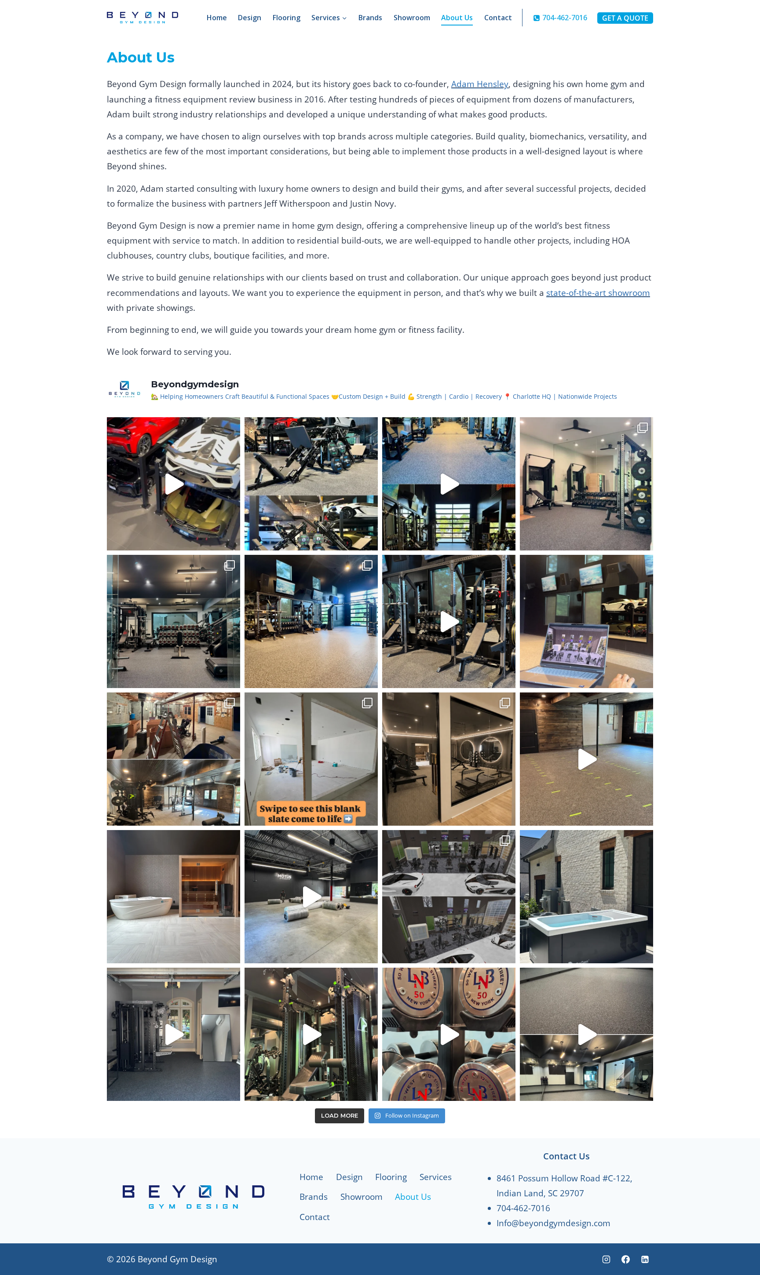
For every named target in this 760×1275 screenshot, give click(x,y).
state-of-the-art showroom (598, 293)
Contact (498, 17)
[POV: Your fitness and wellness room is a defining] (448, 759)
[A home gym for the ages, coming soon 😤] (448, 896)
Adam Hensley (479, 84)
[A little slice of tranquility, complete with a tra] (173, 896)
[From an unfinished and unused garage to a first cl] (173, 759)
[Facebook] (625, 1259)
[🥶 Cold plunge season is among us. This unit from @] (586, 896)
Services (436, 1177)
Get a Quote (625, 18)
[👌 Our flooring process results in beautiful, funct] (586, 759)
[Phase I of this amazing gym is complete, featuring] (311, 621)
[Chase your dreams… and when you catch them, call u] (173, 483)
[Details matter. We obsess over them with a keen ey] (586, 621)
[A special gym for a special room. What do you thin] (448, 483)
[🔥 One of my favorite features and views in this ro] (311, 483)
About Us (457, 17)
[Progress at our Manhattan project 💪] (448, 1034)
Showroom (412, 17)
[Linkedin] (644, 1259)
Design (249, 17)
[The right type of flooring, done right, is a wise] (586, 1034)
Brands (370, 17)
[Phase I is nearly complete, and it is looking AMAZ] (448, 621)
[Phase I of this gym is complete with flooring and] (173, 1034)
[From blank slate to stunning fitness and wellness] (311, 759)
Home (217, 17)
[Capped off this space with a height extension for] (311, 1034)
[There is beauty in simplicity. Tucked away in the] (586, 483)
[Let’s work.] (311, 896)
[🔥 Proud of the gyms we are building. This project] (173, 621)
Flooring (286, 17)
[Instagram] (606, 1259)
